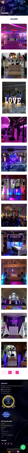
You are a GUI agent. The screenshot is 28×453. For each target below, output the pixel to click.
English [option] (22, 451)
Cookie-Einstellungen (7, 435)
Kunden (3, 427)
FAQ (2, 437)
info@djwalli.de (6, 389)
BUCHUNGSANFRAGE (7, 425)
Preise (3, 424)
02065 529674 (6, 391)
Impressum (4, 433)
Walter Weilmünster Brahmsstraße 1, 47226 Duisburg (12, 386)
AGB (2, 429)
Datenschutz (5, 431)
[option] (20, 451)
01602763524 (6, 393)
